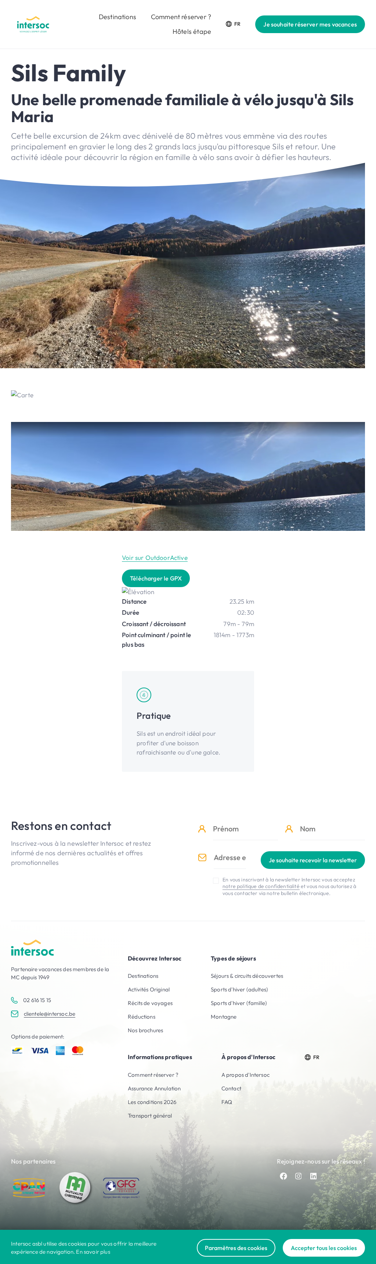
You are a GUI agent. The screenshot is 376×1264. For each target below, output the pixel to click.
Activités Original (149, 989)
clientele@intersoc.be (50, 1013)
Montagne (223, 1016)
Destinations (117, 17)
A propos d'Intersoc (245, 1074)
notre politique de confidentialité (261, 886)
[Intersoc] (33, 24)
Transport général (150, 1115)
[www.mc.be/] (75, 1187)
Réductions (141, 1016)
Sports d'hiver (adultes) (239, 989)
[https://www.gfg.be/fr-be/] (121, 1188)
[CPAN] (29, 1188)
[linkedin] (313, 1176)
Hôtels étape (192, 31)
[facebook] (283, 1176)
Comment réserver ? (181, 17)
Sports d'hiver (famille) (239, 1003)
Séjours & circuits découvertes (247, 975)
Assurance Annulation (154, 1088)
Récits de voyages (150, 1003)
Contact (231, 1088)
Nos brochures (145, 1030)
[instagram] (298, 1176)
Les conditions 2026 (152, 1101)
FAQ (226, 1101)
